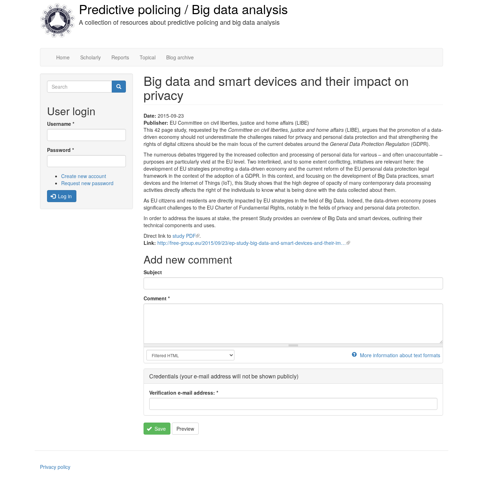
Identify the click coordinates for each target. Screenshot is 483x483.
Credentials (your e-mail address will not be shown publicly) (223, 376)
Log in (64, 196)
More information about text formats (399, 355)
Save (159, 428)
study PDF (186, 235)
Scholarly (90, 57)
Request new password (87, 183)
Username (60, 123)
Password (60, 149)
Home (63, 57)
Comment (157, 298)
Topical (148, 57)
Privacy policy (55, 466)
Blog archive (180, 57)
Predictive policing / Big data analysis (183, 9)
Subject (153, 272)
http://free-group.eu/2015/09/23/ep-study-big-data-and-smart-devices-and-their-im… (253, 242)
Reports (120, 57)
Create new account (83, 175)
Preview (185, 428)
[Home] (57, 20)
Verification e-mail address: (183, 392)
